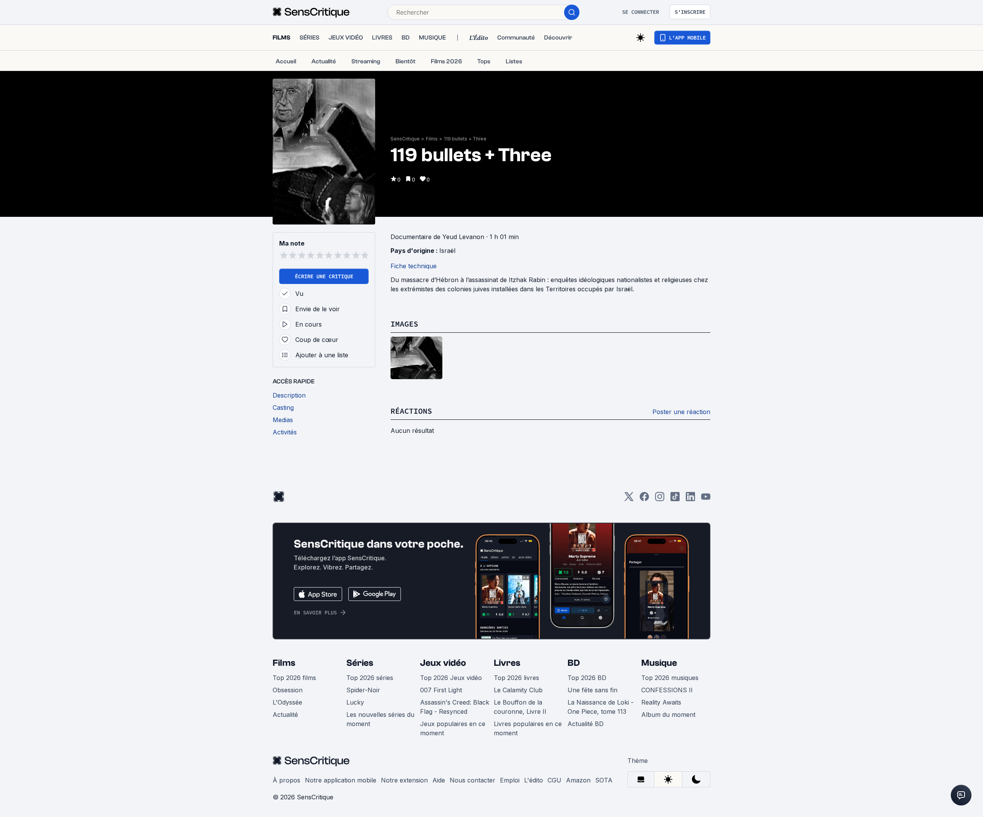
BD (574, 663)
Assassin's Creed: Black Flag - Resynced (454, 706)
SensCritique (405, 139)
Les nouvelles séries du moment (380, 719)
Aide (438, 780)
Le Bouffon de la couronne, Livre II (520, 706)
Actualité (285, 714)
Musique (659, 663)
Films (432, 139)
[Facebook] (644, 499)
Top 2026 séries (369, 678)
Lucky (355, 702)
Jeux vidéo (443, 663)
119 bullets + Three (465, 139)
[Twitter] (629, 499)
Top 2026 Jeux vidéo (451, 678)
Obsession (288, 690)
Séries (359, 663)
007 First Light (441, 690)
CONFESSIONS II (667, 690)
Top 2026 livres (516, 678)
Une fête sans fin (592, 690)
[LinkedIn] (690, 499)
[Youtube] (705, 499)
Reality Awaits (661, 702)
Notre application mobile (340, 780)
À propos (286, 780)
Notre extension (404, 780)
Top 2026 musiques (669, 678)
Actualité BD (586, 724)
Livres (507, 663)
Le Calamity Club (518, 690)
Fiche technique (414, 266)
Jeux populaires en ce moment (452, 728)
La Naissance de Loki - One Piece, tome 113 (601, 706)
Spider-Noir (363, 690)
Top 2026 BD (587, 678)
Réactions (411, 411)
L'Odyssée (287, 702)
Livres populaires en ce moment (528, 728)
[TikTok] (675, 499)
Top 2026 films (294, 678)
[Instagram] (659, 499)
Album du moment (668, 714)
